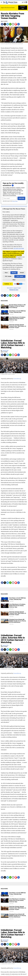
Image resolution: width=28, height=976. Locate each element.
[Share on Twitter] (5, 24)
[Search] (24, 2)
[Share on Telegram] (7, 24)
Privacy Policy (15, 201)
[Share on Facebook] (2, 24)
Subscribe (21, 198)
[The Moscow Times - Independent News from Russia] (10, 2)
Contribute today (22, 7)
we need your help (18, 248)
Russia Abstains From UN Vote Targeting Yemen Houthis (12, 15)
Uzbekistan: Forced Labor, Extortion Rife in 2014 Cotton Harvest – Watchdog (13, 344)
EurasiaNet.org (17, 378)
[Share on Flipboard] (16, 24)
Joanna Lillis (5, 350)
